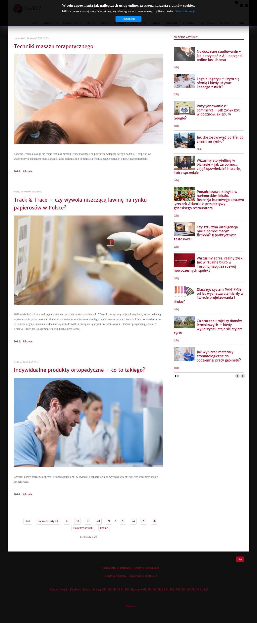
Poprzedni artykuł (48, 521)
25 (143, 521)
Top (240, 559)
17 (67, 521)
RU (127, 589)
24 (133, 521)
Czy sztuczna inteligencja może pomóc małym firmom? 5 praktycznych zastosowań (206, 233)
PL (122, 589)
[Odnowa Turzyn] (88, 99)
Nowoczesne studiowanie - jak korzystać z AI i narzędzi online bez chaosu (219, 56)
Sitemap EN (99, 589)
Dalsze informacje (185, 11)
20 (98, 521)
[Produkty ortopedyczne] (88, 422)
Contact (130, 606)
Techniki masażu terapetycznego (53, 46)
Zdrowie (27, 171)
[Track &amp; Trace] (88, 259)
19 (88, 521)
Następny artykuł (83, 527)
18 (77, 521)
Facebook (75, 589)
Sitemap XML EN (141, 589)
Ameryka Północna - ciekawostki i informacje (131, 575)
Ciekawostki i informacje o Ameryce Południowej (130, 567)
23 (122, 521)
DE (110, 589)
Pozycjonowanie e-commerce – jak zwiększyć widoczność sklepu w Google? (207, 112)
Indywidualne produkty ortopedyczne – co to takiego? (79, 370)
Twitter (87, 589)
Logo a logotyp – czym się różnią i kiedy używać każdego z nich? (218, 83)
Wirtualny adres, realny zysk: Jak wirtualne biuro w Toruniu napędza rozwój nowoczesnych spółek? (209, 264)
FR (114, 589)
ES (118, 589)
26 (154, 521)
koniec (104, 527)
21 (108, 521)
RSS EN (180, 589)
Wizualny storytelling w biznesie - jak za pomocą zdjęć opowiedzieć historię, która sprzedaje (207, 166)
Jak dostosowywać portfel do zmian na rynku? (220, 139)
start (27, 521)
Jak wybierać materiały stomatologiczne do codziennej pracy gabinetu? (219, 356)
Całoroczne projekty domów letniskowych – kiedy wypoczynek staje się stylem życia (208, 327)
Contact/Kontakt (58, 589)
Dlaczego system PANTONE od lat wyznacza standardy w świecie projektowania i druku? (209, 296)
